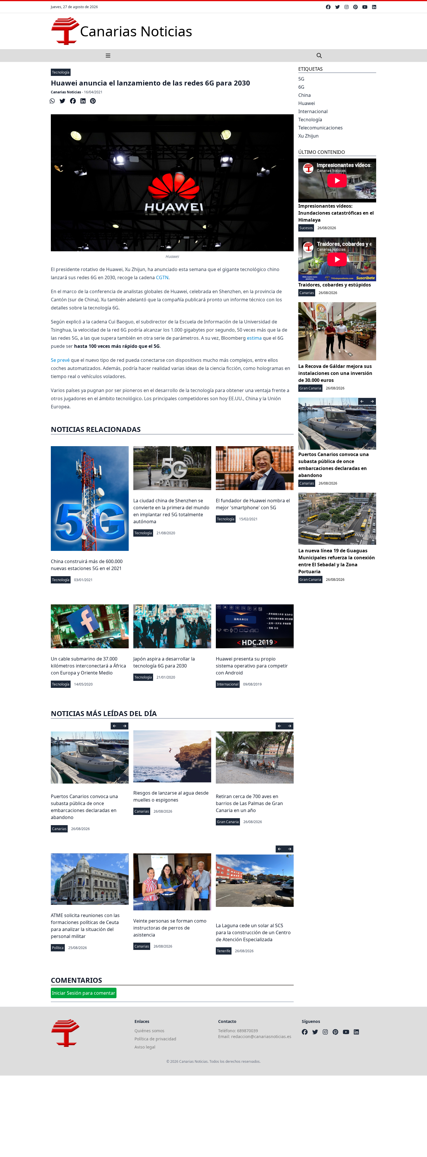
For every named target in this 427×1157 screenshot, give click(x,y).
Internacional (227, 684)
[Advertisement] (174, 1116)
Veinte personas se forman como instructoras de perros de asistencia (170, 928)
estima (254, 338)
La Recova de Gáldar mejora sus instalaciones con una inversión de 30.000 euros (335, 373)
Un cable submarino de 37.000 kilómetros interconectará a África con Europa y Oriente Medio (88, 666)
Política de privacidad (155, 1039)
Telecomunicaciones (320, 127)
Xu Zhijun (308, 136)
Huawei (306, 103)
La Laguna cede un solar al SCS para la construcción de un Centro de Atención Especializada (253, 932)
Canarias (59, 828)
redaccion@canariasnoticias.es (261, 1036)
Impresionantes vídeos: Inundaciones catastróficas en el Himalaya (336, 213)
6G (301, 87)
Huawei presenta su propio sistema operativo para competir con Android (252, 666)
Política (58, 947)
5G (301, 79)
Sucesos (306, 227)
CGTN (162, 277)
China (304, 95)
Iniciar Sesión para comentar (83, 993)
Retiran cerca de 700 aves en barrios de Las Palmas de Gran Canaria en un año (249, 803)
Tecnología (60, 72)
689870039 (247, 1030)
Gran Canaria (228, 821)
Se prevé (60, 360)
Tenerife (223, 950)
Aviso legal (144, 1047)
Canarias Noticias (66, 92)
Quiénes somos (149, 1030)
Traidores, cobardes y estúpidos (334, 285)
